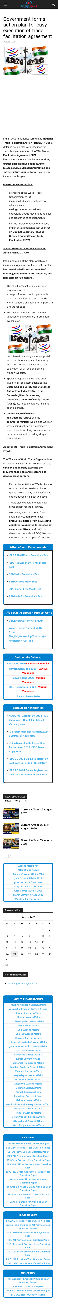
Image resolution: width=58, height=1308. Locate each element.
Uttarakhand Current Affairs (28, 1121)
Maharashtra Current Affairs (28, 1062)
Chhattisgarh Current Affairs (28, 1021)
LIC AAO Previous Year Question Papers (28, 1220)
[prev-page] (5, 856)
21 (36, 947)
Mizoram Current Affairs (28, 1079)
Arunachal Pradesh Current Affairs (28, 1008)
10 (7, 941)
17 (7, 947)
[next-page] (10, 856)
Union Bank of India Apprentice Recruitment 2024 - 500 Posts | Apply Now (27, 747)
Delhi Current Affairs (28, 1025)
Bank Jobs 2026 (28, 663)
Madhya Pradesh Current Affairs (28, 1067)
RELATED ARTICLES (15, 796)
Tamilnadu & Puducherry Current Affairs (28, 1104)
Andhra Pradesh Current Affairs (28, 1004)
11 (14, 941)
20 (29, 947)
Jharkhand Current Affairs (28, 1050)
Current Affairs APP (28, 865)
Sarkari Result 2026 (28, 696)
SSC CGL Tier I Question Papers (28, 1294)
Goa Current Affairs (28, 1029)
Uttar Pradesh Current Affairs (28, 1116)
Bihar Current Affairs (28, 1017)
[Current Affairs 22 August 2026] (11, 843)
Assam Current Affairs (28, 1013)
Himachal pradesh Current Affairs (28, 1042)
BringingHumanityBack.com (23, 983)
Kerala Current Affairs (28, 1058)
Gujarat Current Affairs (28, 1033)
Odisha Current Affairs (28, 1087)
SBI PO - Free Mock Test (23, 581)
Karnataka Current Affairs (28, 1054)
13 (29, 941)
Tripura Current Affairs (28, 1112)
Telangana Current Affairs (28, 1108)
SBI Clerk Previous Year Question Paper (28, 1147)
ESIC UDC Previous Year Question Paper (28, 1259)
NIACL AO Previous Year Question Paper (28, 1263)
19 (22, 947)
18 (14, 947)
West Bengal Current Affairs (28, 1125)
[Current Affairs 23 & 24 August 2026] (11, 828)
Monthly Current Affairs (28, 898)
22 (43, 947)
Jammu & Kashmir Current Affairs (28, 1046)
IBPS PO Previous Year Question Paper (28, 1155)
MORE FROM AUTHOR (16, 801)
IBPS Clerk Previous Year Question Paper (28, 1160)
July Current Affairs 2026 (28, 878)
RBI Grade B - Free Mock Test (26, 596)
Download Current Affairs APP (26, 620)
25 (14, 954)
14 (36, 941)
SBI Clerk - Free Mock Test (24, 574)
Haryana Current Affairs (28, 1038)
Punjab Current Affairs (28, 1091)
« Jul (5, 964)
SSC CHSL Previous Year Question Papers (28, 1290)
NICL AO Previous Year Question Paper (28, 1239)
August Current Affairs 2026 (28, 874)
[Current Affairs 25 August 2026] (11, 813)
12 (22, 941)
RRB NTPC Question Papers (28, 1286)
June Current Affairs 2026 (28, 882)
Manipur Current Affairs (28, 1071)
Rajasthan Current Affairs (28, 1096)
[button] (5, 4)
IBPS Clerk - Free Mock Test (25, 588)
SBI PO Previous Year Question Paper (28, 1143)
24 (7, 954)
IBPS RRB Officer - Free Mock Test (29, 555)
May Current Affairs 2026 (28, 886)
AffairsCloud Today (28, 869)
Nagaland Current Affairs (28, 1083)
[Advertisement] (29, 108)
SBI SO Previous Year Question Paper (28, 1151)
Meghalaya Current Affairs (28, 1075)
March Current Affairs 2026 (28, 894)
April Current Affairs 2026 (28, 890)
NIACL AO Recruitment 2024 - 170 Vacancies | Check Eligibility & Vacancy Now (28, 720)
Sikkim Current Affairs (28, 1100)
